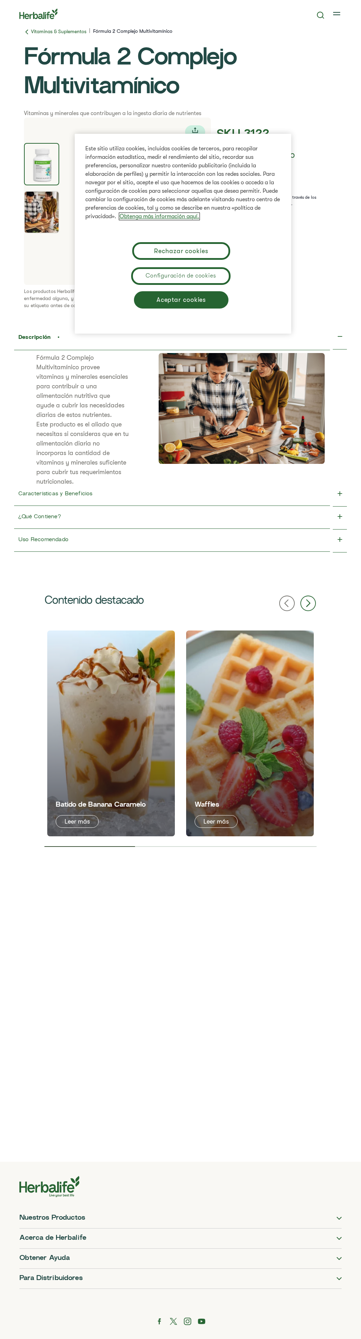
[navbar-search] (320, 15)
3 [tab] (271, 846)
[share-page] (195, 131)
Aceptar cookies (181, 299)
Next (308, 603)
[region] (183, 234)
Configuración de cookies (181, 276)
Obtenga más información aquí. (159, 216)
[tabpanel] (111, 733)
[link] (337, 14)
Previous (287, 603)
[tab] (41, 164)
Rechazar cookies (181, 251)
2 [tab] (180, 846)
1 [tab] (89, 846)
